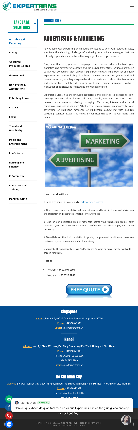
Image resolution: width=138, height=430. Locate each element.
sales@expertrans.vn (92, 202)
